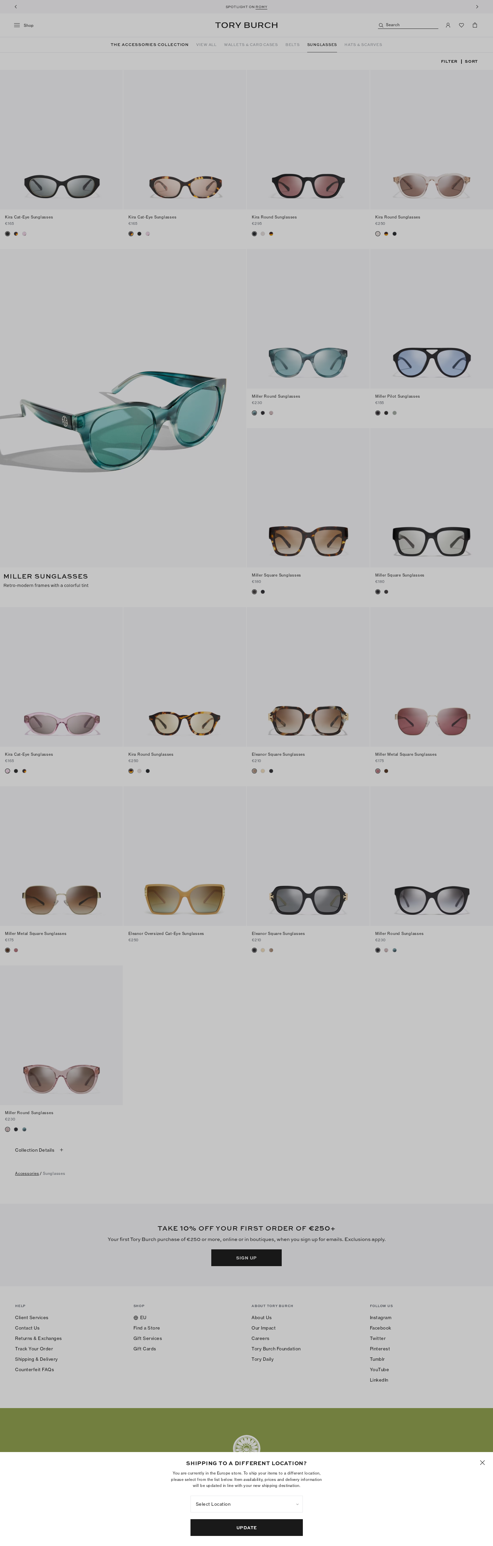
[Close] (482, 1462)
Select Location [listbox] (213, 1504)
